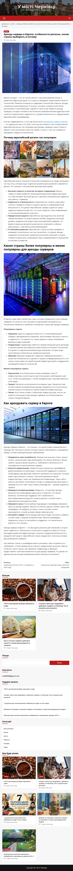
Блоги (6, 31)
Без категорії (8, 729)
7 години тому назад (11, 608)
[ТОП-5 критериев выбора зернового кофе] (19, 590)
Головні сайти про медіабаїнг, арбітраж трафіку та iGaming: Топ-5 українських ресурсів (53, 606)
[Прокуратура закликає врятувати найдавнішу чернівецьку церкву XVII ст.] (19, 840)
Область (7, 740)
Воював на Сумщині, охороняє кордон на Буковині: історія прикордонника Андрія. (35, 709)
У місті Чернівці (36, 6)
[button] (4, 18)
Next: (55, 564)
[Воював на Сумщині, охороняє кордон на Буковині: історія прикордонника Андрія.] (54, 804)
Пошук (5, 655)
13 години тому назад (11, 648)
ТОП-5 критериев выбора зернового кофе (19, 689)
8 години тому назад (46, 610)
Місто (6, 736)
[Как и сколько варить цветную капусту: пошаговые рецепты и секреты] (19, 627)
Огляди (6, 743)
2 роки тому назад (10, 40)
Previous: (19, 564)
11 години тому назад (46, 824)
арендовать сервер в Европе (55, 121)
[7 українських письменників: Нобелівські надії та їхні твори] (19, 804)
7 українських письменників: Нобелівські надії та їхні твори (26, 703)
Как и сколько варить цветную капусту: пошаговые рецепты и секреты (17, 643)
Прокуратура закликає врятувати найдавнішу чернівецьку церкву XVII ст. (32, 715)
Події (6, 747)
